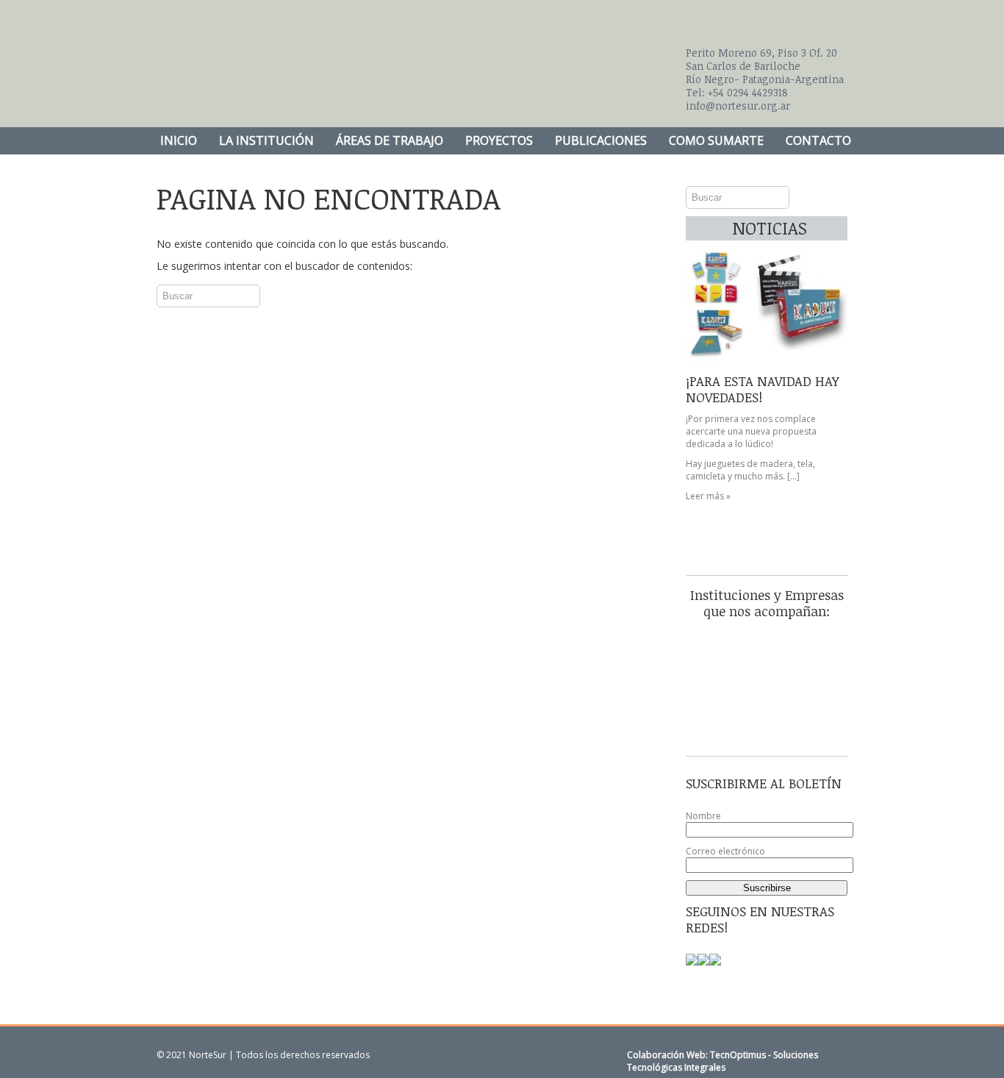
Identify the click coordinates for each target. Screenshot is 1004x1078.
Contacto (818, 140)
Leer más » (708, 496)
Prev (705, 310)
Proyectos (499, 140)
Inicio (178, 140)
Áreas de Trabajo (389, 140)
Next (828, 310)
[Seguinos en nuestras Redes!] (692, 964)
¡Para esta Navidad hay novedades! (762, 389)
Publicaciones (601, 140)
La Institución (266, 140)
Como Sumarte (716, 140)
